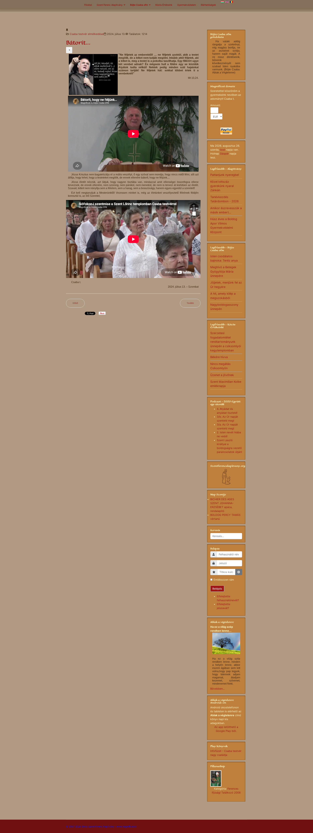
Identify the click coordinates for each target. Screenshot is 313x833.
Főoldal (88, 4)
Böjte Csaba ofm (139, 4)
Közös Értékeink (163, 4)
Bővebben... (217, 688)
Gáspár (224, 153)
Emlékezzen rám (224, 579)
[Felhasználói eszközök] (69, 50)
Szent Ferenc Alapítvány (110, 4)
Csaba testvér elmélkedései (87, 34)
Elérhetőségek (208, 4)
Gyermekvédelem (186, 4)
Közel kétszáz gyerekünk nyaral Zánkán (222, 186)
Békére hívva (219, 357)
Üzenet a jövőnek (222, 375)
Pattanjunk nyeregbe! (224, 175)
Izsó (222, 149)
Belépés (217, 588)
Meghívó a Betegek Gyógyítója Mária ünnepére (223, 271)
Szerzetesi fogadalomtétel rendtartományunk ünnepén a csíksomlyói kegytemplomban (225, 341)
